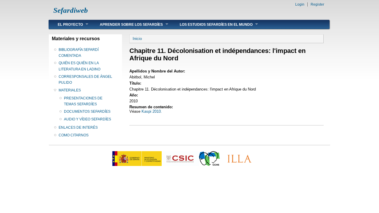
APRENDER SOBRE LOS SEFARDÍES (127, 24)
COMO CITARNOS (74, 135)
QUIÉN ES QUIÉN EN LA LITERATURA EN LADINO (79, 66)
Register (317, 4)
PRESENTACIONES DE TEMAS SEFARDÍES (83, 101)
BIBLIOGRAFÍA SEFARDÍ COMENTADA (79, 53)
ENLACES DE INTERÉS (78, 127)
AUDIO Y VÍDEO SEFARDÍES (87, 119)
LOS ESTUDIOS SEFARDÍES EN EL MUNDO (212, 24)
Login (299, 4)
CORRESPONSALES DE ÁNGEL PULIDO (85, 80)
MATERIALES (70, 90)
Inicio (137, 38)
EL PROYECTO (66, 24)
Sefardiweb (70, 10)
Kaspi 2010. (152, 111)
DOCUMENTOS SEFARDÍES (87, 111)
